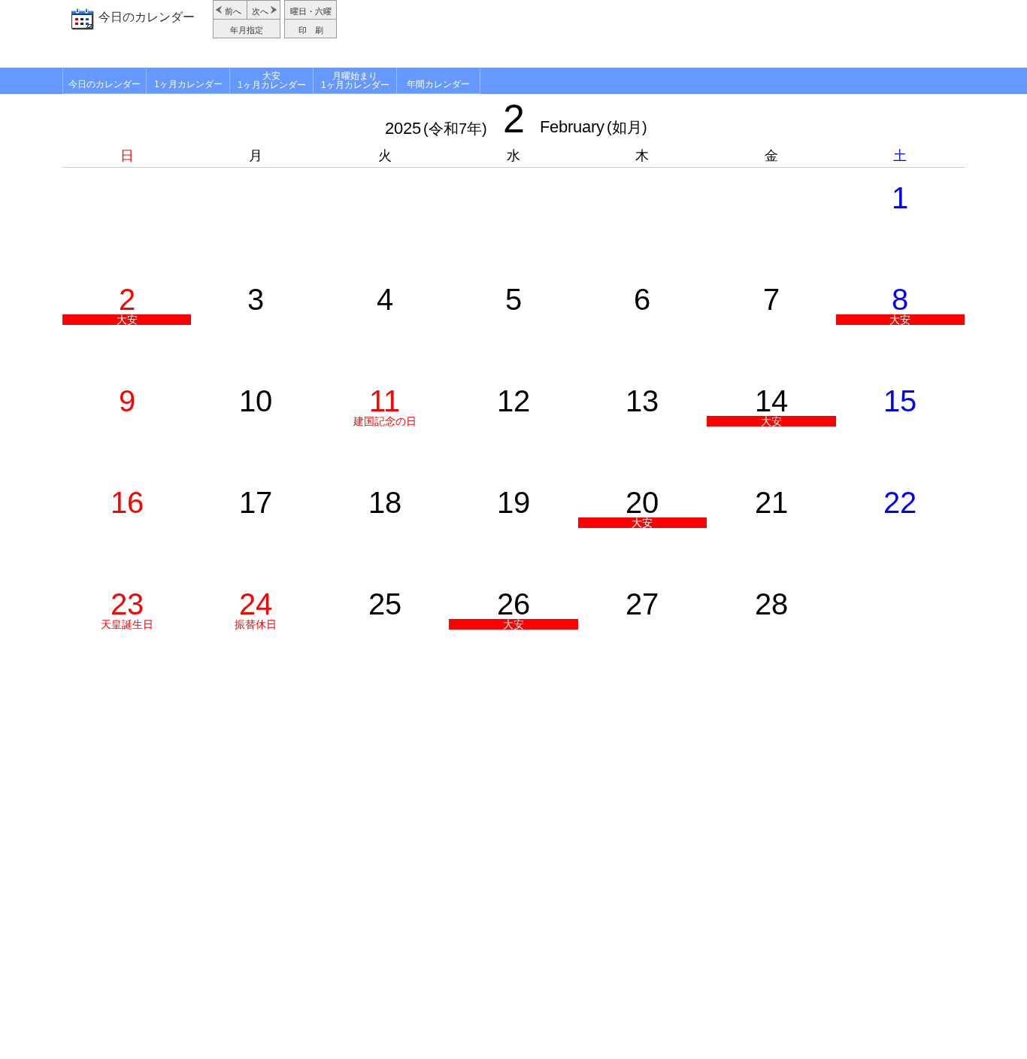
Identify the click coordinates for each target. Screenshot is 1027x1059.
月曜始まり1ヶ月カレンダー (355, 80)
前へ (233, 11)
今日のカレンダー (146, 17)
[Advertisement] (653, 34)
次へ (260, 11)
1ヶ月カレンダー (188, 84)
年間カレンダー (438, 84)
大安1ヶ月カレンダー (272, 80)
